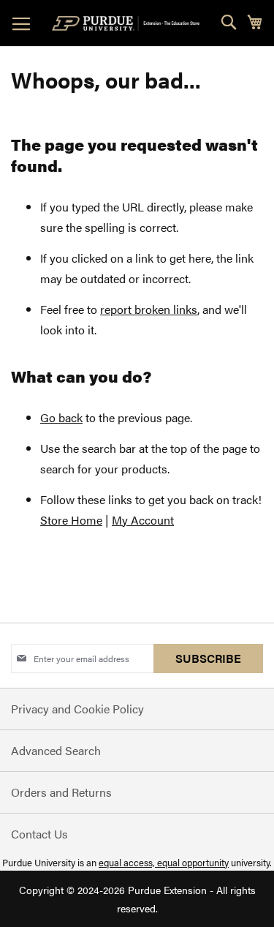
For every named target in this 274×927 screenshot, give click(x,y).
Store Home (71, 519)
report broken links (148, 309)
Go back (61, 417)
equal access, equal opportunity (164, 862)
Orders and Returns (61, 792)
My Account (143, 519)
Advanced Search (56, 750)
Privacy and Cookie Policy (77, 708)
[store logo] (128, 23)
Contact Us (39, 833)
